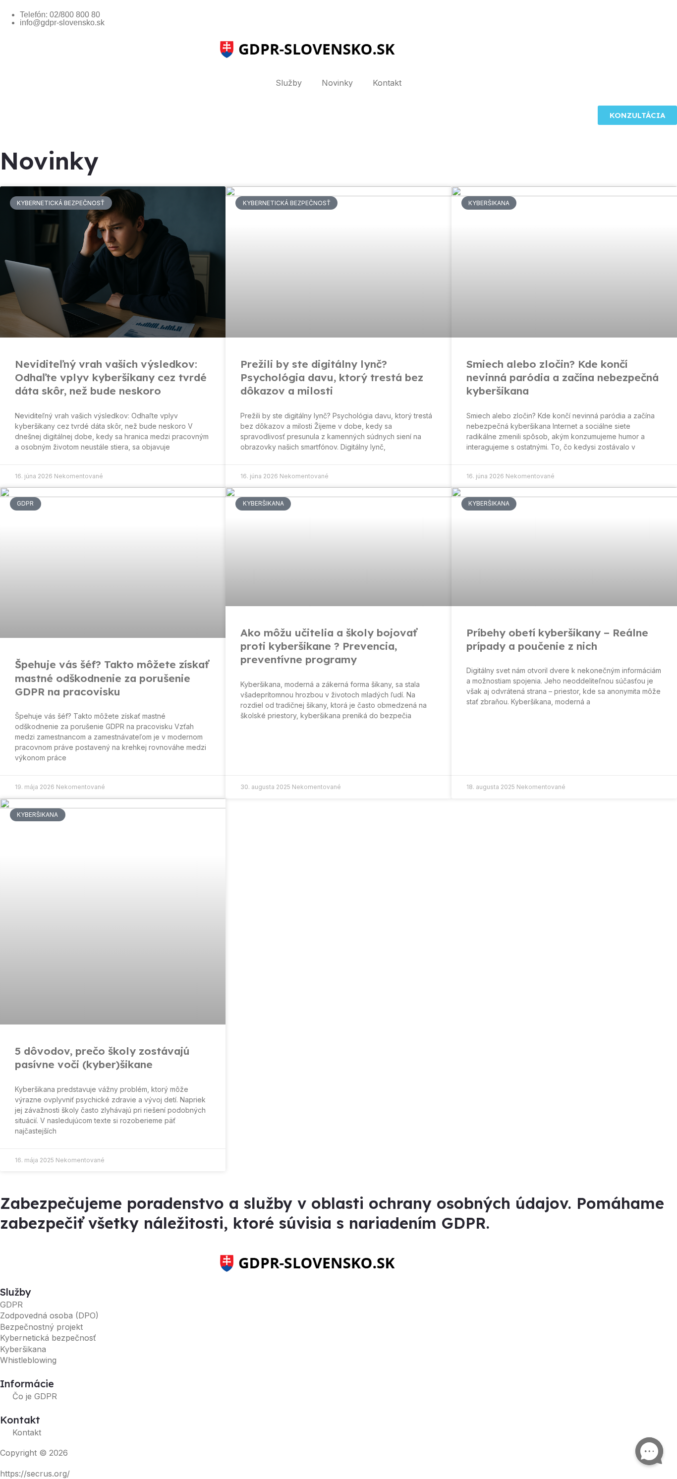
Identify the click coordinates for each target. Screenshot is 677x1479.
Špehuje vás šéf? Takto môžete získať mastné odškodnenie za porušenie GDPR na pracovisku (112, 678)
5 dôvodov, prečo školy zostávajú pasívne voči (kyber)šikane (102, 1057)
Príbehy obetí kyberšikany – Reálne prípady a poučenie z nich (557, 639)
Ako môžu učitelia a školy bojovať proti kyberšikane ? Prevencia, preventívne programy (328, 646)
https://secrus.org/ (35, 1474)
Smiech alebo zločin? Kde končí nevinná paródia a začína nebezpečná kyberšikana (562, 377)
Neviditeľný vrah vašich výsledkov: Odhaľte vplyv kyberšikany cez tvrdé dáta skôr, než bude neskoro (111, 377)
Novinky (337, 83)
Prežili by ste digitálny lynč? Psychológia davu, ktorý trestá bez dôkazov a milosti (331, 377)
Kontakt (387, 83)
